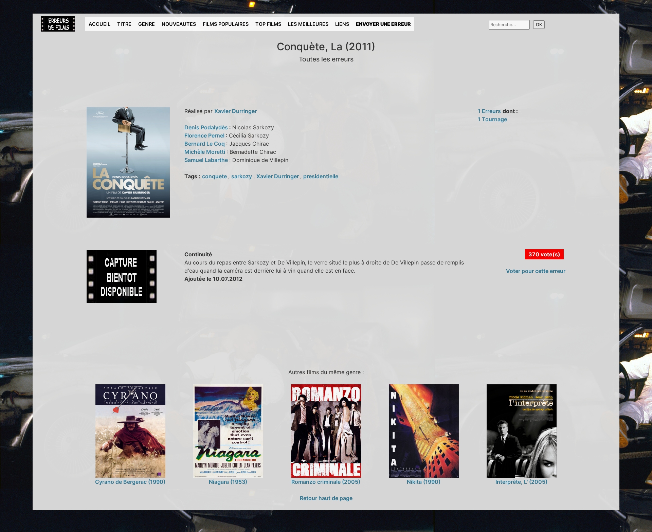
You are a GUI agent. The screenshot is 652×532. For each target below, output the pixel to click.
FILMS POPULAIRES (226, 24)
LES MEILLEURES (308, 24)
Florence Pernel (205, 135)
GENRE (146, 24)
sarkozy (242, 176)
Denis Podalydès (206, 127)
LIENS (342, 24)
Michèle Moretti (205, 151)
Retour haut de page (326, 498)
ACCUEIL (99, 24)
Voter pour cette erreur (535, 271)
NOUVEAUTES (179, 24)
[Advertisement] (161, 334)
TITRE (124, 24)
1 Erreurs (489, 111)
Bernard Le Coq (205, 143)
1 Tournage (492, 119)
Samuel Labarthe (206, 160)
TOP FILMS (268, 24)
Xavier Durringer (235, 111)
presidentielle (320, 176)
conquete (215, 176)
